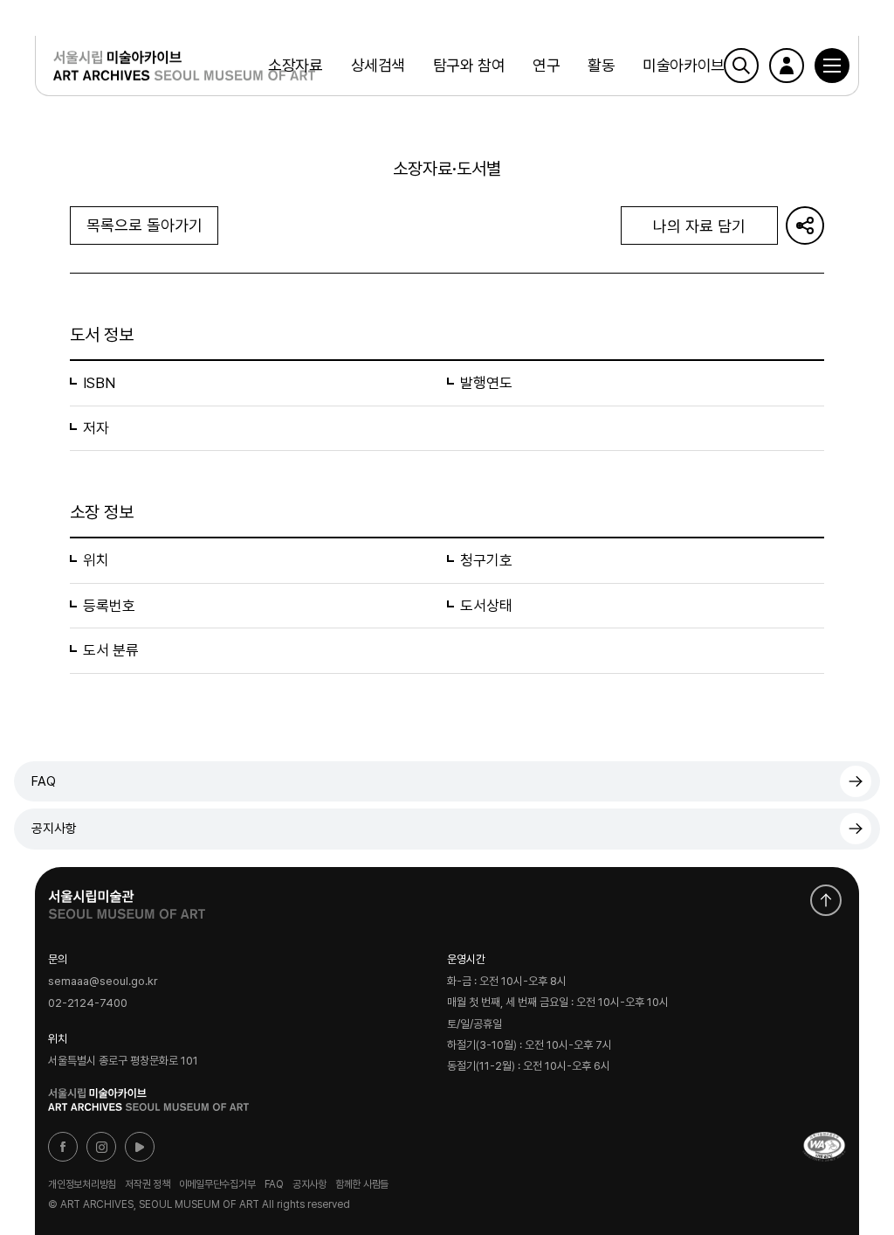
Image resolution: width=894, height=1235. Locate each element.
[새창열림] (126, 900)
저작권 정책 (147, 1184)
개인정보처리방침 (82, 1184)
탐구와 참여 (469, 65)
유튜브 (140, 1147)
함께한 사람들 (362, 1184)
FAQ (43, 781)
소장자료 (295, 65)
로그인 (786, 65)
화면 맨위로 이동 (826, 900)
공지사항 (54, 828)
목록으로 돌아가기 (144, 225)
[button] (832, 65)
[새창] (824, 1147)
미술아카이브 (683, 65)
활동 (601, 65)
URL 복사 (805, 225)
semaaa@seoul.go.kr (103, 982)
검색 (741, 65)
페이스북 (63, 1147)
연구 (546, 65)
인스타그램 (101, 1147)
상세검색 (378, 65)
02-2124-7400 (87, 1003)
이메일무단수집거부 (217, 1184)
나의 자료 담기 (699, 226)
